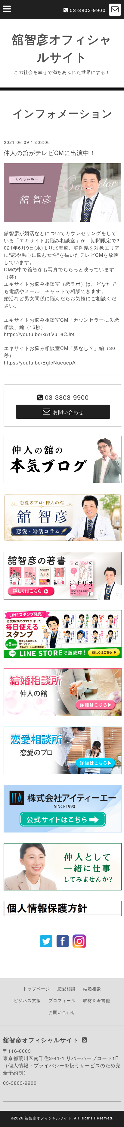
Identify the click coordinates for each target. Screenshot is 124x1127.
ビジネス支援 (27, 1000)
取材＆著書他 (96, 1000)
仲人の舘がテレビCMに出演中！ (50, 152)
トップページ (36, 988)
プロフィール (62, 1000)
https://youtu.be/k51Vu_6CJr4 (39, 334)
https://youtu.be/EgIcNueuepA (40, 362)
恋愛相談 (66, 988)
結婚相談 (92, 988)
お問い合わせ (62, 1012)
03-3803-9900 (88, 10)
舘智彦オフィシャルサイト (48, 1117)
